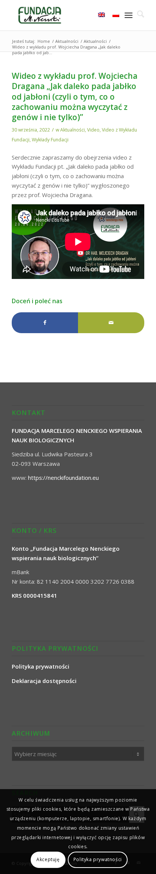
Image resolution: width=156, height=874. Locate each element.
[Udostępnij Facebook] (45, 322)
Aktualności (72, 130)
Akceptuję (47, 859)
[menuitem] (138, 15)
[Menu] (129, 15)
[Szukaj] (138, 15)
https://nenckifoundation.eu (63, 477)
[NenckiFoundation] (65, 15)
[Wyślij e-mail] (111, 322)
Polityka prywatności (97, 859)
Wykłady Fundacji (50, 139)
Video (93, 130)
